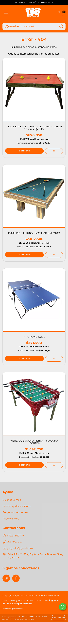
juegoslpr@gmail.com (20, 548)
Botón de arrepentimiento (17, 603)
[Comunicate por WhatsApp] (62, 606)
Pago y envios (10, 518)
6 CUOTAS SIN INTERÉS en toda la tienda (34, 2)
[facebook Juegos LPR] (16, 578)
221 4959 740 (14, 541)
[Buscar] (61, 26)
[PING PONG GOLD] (54, 359)
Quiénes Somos (11, 499)
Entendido (58, 618)
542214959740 (15, 535)
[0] (61, 14)
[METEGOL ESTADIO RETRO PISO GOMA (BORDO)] (54, 465)
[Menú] (6, 14)
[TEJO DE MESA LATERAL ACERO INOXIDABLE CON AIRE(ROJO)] (54, 151)
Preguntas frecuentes (15, 512)
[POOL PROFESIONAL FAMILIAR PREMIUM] (54, 255)
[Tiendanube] (12, 609)
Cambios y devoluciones (16, 506)
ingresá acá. (56, 600)
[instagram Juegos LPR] (6, 578)
